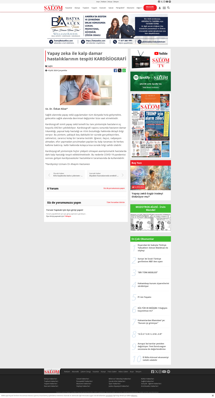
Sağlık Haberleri (147, 381)
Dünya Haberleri (50, 379)
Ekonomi (130, 8)
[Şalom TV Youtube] (150, 59)
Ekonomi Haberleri (83, 383)
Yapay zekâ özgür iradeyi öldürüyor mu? (147, 195)
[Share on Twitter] (119, 70)
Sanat (110, 8)
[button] (168, 7)
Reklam (104, 2)
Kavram (103, 8)
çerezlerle (109, 396)
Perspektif (120, 8)
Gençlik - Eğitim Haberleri (151, 383)
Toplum (85, 8)
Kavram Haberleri (51, 386)
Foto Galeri (112, 371)
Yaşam (94, 8)
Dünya (77, 8)
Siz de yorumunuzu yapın (114, 188)
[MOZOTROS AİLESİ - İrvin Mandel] (150, 222)
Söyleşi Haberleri (83, 386)
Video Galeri (123, 371)
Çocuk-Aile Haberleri (117, 381)
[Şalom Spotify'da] (150, 81)
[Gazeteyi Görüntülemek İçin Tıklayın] (150, 125)
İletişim (116, 2)
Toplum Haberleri (51, 381)
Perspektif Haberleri (84, 381)
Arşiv (98, 2)
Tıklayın (67, 216)
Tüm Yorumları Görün (116, 202)
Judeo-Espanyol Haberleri (119, 386)
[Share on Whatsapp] (124, 70)
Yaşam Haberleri (50, 383)
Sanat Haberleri (82, 379)
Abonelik (75, 371)
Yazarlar (68, 8)
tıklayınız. (134, 396)
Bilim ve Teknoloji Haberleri (120, 379)
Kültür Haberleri (147, 379)
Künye (110, 2)
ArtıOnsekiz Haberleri (149, 386)
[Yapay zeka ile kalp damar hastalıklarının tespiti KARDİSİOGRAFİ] (86, 90)
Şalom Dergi (86, 371)
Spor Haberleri (115, 383)
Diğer (139, 8)
